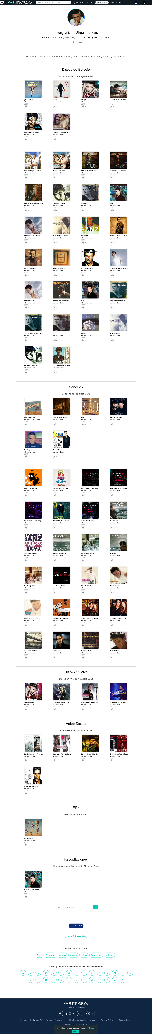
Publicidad (69, 1024)
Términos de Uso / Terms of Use (82, 1020)
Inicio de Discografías (76, 935)
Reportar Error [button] (76, 926)
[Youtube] (86, 1013)
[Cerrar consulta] (66, 2)
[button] (77, 42)
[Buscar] (95, 907)
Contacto (24, 1020)
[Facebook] (73, 1013)
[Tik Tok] (67, 1013)
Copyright (83, 1024)
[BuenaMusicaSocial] (61, 1013)
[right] (129, 2)
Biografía (50, 955)
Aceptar (75, 1031)
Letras (84, 955)
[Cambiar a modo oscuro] (144, 2)
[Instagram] (79, 1013)
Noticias (109, 955)
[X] (92, 1013)
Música (79, 3)
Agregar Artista (107, 1020)
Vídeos (89, 3)
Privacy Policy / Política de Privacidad (48, 1020)
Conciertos (117, 3)
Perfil (39, 955)
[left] (74, 2)
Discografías (101, 3)
